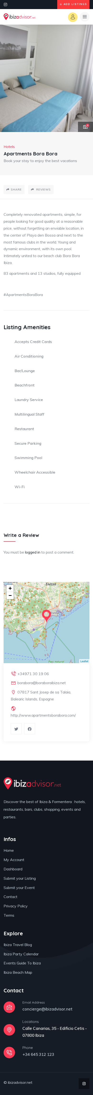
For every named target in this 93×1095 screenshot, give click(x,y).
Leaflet (84, 661)
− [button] (10, 595)
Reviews (43, 189)
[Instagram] (5, 4)
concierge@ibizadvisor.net (47, 1008)
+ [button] (10, 588)
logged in (32, 552)
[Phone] (9, 1052)
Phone (27, 1047)
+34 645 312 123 (38, 1054)
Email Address (33, 1002)
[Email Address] (9, 1007)
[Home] (20, 16)
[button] (84, 78)
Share (16, 189)
